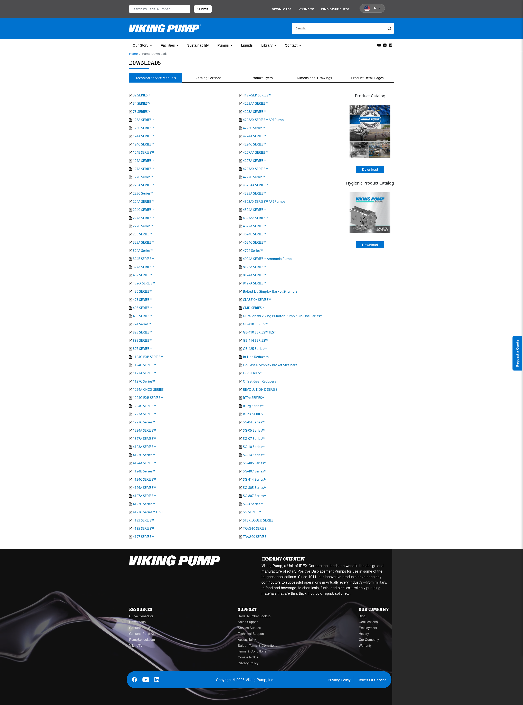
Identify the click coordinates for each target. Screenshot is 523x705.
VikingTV (136, 645)
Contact (291, 45)
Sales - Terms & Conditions (257, 645)
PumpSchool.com (142, 639)
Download (370, 169)
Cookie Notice (248, 657)
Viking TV (306, 9)
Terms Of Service (372, 679)
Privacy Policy (248, 663)
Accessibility (247, 639)
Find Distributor (335, 9)
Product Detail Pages (367, 78)
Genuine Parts (139, 627)
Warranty (365, 645)
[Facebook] (390, 45)
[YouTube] (379, 45)
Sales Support (248, 621)
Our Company (369, 639)
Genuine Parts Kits (142, 633)
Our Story (140, 45)
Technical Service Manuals (156, 78)
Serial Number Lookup (254, 616)
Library (267, 45)
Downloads (281, 9)
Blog (362, 616)
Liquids (247, 45)
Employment (368, 627)
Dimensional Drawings (314, 78)
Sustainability (198, 45)
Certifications (368, 621)
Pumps (223, 45)
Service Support (249, 627)
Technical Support (251, 633)
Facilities (168, 45)
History (364, 633)
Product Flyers (261, 78)
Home (133, 53)
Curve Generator (141, 616)
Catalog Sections (208, 78)
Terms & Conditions (252, 651)
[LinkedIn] (384, 45)
